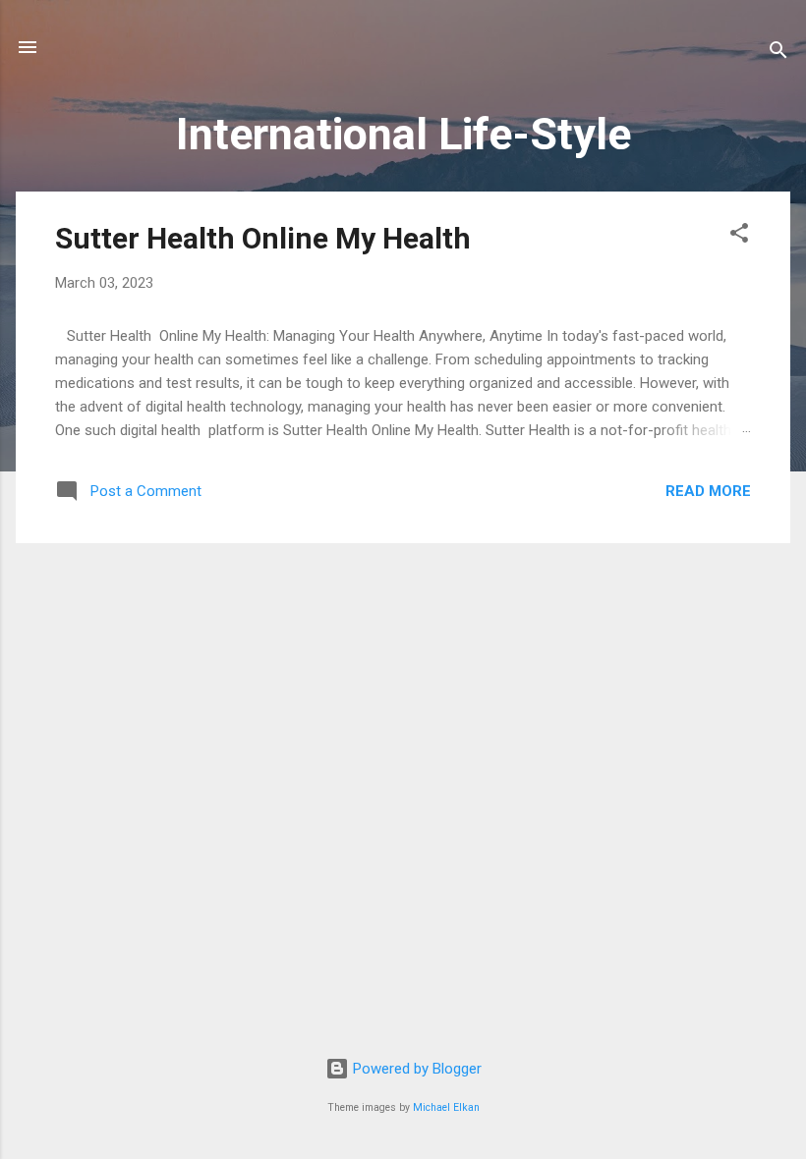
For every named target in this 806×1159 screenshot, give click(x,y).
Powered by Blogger (415, 1068)
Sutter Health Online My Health (263, 238)
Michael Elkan (446, 1107)
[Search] (778, 53)
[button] (739, 236)
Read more (708, 491)
